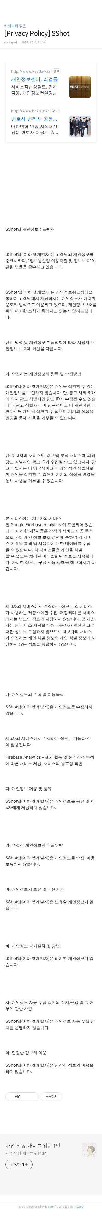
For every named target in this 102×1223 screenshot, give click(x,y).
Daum (49, 1207)
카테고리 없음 (15, 26)
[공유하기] (26, 1097)
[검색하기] (95, 6)
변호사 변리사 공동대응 (34, 119)
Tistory (79, 1207)
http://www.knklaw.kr (30, 110)
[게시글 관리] (32, 1097)
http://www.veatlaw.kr (30, 71)
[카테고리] (6, 6)
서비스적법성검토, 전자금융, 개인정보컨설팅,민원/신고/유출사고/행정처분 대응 (34, 90)
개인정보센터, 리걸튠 (34, 79)
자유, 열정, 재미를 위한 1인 (32, 1146)
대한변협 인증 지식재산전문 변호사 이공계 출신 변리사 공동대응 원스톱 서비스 (34, 129)
